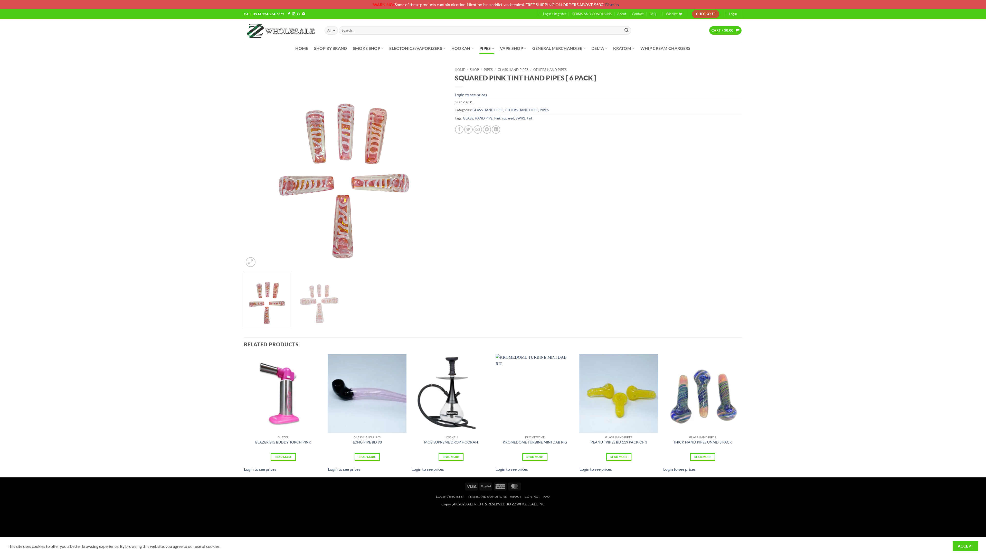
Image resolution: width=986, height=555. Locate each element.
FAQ (653, 14)
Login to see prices (471, 94)
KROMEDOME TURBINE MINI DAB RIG (535, 442)
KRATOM (622, 48)
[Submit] (626, 30)
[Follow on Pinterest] (303, 14)
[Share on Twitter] (468, 129)
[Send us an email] (298, 14)
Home (460, 70)
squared (508, 118)
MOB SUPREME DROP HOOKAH (451, 442)
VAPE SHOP (511, 48)
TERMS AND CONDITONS (592, 14)
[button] (725, 30)
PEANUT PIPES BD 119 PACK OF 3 (619, 442)
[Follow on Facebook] (288, 14)
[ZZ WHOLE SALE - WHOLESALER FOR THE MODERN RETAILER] (280, 30)
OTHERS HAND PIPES (550, 70)
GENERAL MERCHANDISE (557, 48)
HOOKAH (460, 48)
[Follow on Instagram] (293, 14)
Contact (638, 14)
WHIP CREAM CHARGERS (665, 48)
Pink (497, 118)
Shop (474, 70)
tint (529, 118)
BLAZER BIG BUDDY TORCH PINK (283, 442)
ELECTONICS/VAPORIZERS (415, 48)
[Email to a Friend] (477, 129)
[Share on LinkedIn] (496, 129)
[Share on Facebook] (459, 129)
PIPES (485, 48)
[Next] (436, 166)
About (621, 14)
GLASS (468, 118)
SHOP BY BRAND (330, 48)
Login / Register (554, 14)
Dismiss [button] (612, 4)
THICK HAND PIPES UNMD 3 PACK (702, 442)
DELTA (597, 48)
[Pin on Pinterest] (487, 129)
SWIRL (521, 118)
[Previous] (254, 166)
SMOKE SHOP (366, 48)
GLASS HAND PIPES (513, 70)
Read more (283, 456)
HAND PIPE (484, 118)
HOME (301, 48)
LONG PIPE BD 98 (367, 442)
